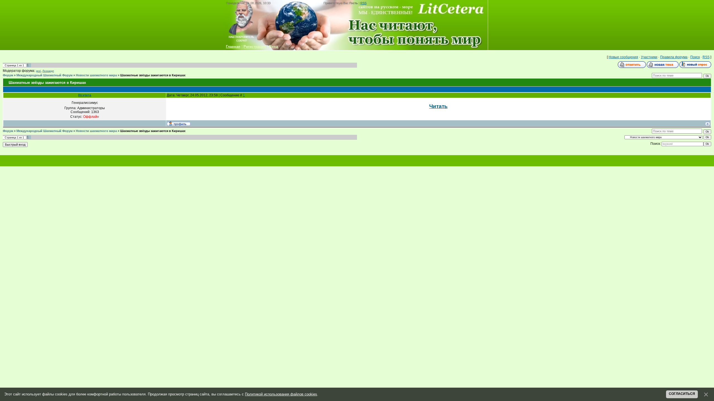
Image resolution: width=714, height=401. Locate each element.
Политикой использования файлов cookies (281, 394)
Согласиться (682, 394)
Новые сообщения (623, 57)
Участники (649, 57)
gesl (38, 71)
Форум (8, 75)
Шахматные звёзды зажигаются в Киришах (152, 75)
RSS (363, 3)
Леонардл (48, 71)
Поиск (695, 57)
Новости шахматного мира (96, 75)
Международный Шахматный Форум (44, 75)
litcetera (84, 95)
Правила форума (674, 57)
